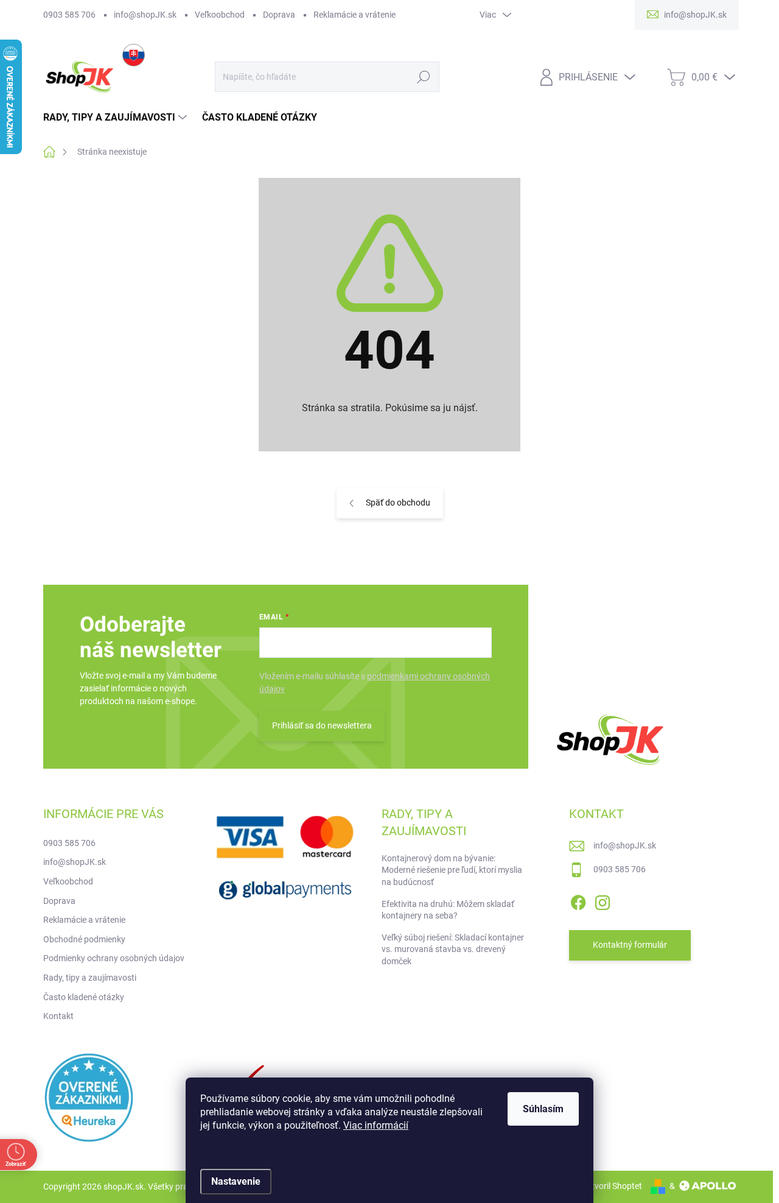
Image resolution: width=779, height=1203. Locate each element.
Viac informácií (375, 1125)
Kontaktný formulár (630, 945)
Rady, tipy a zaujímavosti (89, 978)
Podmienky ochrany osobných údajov (113, 958)
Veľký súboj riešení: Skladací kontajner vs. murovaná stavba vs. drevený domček (453, 949)
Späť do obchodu (398, 502)
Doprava (279, 14)
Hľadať (424, 77)
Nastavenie (235, 1181)
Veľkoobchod (220, 14)
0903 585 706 (69, 14)
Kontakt (58, 1016)
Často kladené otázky (83, 997)
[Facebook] (578, 900)
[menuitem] (116, 117)
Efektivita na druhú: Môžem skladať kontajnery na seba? (448, 910)
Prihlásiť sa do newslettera (322, 725)
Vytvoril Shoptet (612, 1186)
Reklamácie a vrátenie (354, 14)
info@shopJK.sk (145, 14)
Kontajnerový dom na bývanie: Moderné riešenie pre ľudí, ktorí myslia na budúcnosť (452, 870)
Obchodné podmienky (84, 939)
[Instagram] (602, 900)
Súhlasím (543, 1109)
